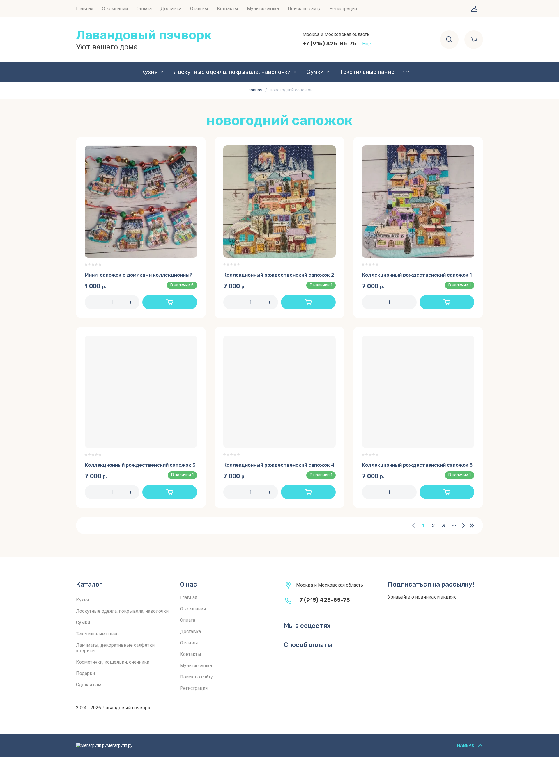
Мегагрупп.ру (119, 745)
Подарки (85, 673)
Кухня (149, 71)
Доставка (170, 8)
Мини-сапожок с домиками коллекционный (138, 275)
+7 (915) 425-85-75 (329, 43)
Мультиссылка (263, 8)
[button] (474, 8)
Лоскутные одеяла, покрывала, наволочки (232, 71)
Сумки (315, 71)
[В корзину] (169, 302)
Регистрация (343, 8)
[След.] (463, 525)
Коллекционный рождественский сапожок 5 (417, 465)
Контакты (227, 8)
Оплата (144, 8)
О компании (115, 8)
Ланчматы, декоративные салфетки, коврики (115, 647)
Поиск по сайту (304, 8)
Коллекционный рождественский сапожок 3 (140, 465)
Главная (84, 8)
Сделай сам (88, 684)
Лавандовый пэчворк (144, 35)
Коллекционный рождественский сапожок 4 (279, 465)
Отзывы (199, 8)
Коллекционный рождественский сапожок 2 (278, 275)
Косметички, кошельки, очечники (112, 662)
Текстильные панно (367, 71)
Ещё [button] (366, 44)
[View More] (406, 72)
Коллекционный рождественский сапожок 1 (417, 275)
